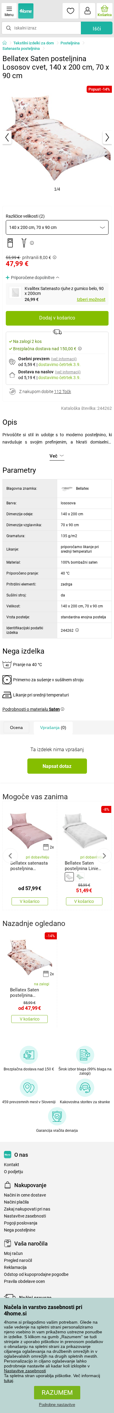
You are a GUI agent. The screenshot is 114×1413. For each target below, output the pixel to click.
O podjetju (13, 1171)
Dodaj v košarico (57, 318)
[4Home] (6, 43)
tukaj (8, 1380)
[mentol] (80, 876)
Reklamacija (15, 1267)
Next (104, 855)
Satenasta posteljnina (21, 48)
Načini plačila (16, 1202)
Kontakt (11, 1165)
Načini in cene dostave (25, 1195)
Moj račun (13, 1253)
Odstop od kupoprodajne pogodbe (36, 1274)
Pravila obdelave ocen (24, 1281)
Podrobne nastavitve (57, 1404)
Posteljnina (70, 43)
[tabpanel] (57, 137)
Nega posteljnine (19, 1230)
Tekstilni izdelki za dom (33, 43)
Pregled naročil (18, 1260)
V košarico (30, 901)
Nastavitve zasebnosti (25, 1370)
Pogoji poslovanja (20, 1223)
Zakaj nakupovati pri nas (27, 1209)
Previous (10, 855)
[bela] (69, 876)
